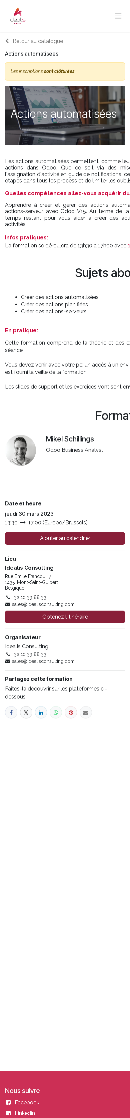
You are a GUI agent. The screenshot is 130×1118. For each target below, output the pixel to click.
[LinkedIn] (41, 712)
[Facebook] (11, 712)
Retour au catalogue (37, 41)
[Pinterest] (71, 712)
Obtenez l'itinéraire (65, 617)
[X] (26, 712)
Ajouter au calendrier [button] (65, 538)
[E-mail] (86, 712)
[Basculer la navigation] (118, 16)
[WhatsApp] (56, 712)
